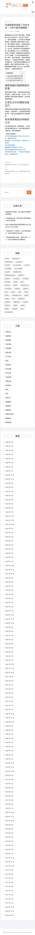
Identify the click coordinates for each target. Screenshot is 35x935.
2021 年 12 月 (10, 664)
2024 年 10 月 (10, 524)
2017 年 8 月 (9, 874)
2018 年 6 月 (9, 833)
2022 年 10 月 (10, 623)
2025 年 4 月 (9, 504)
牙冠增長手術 (24, 285)
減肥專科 (8, 365)
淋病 (22, 282)
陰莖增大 (25, 302)
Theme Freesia (17, 932)
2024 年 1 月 (9, 561)
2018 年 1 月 (9, 853)
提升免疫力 (17, 278)
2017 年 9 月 (9, 870)
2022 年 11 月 (10, 619)
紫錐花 (26, 292)
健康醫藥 (17, 31)
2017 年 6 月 (9, 882)
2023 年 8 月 (9, 582)
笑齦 (19, 292)
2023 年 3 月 (9, 602)
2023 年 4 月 (9, 598)
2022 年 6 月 (9, 640)
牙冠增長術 (8, 288)
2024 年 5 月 (9, 545)
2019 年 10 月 (10, 771)
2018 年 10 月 (10, 821)
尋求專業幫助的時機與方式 (15, 80)
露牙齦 (22, 305)
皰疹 (6, 292)
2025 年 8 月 (9, 487)
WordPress (29, 932)
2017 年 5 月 (9, 886)
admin (11, 31)
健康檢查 (8, 336)
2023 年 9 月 (9, 578)
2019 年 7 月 (9, 784)
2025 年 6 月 (9, 495)
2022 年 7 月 (9, 635)
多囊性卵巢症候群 (10, 275)
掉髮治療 (8, 352)
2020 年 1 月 (9, 759)
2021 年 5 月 (9, 693)
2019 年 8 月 (9, 779)
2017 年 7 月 (9, 878)
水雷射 (15, 282)
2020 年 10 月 (10, 722)
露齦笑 (7, 308)
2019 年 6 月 (9, 788)
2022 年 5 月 (9, 644)
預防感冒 (14, 308)
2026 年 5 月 (9, 454)
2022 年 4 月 (9, 648)
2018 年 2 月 (9, 849)
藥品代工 (8, 398)
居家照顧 (8, 348)
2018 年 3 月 (9, 845)
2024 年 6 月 (9, 541)
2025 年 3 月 (9, 508)
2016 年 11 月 (10, 911)
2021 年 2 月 (9, 705)
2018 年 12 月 (10, 812)
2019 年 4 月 (9, 796)
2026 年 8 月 (9, 442)
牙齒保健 (8, 377)
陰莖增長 (7, 305)
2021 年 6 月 (9, 689)
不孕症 (7, 258)
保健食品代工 (16, 258)
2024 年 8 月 (9, 533)
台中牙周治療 (17, 265)
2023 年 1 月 (9, 611)
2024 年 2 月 (9, 557)
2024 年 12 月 (10, 516)
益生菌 (13, 292)
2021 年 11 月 (10, 668)
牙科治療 (8, 373)
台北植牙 (7, 272)
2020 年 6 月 (9, 738)
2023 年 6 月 (9, 590)
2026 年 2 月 (9, 467)
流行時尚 (8, 356)
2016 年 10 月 (10, 915)
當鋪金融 (8, 381)
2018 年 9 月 (9, 825)
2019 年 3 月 (9, 800)
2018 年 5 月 (9, 837)
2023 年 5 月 (9, 594)
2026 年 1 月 (9, 471)
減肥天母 (7, 285)
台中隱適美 (8, 268)
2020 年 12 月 (10, 714)
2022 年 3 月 (9, 652)
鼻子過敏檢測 (8, 312)
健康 (8, 4)
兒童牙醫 (8, 344)
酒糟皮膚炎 (17, 302)
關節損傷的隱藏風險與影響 (15, 76)
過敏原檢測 (21, 298)
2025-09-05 (9, 22)
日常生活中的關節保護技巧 (15, 78)
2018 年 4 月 (9, 841)
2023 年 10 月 (10, 574)
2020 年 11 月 (10, 718)
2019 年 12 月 (10, 763)
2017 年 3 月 (9, 895)
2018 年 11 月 (10, 816)
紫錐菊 (7, 295)
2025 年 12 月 (10, 475)
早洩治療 (25, 278)
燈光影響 (8, 369)
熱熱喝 (15, 285)
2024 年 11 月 (10, 520)
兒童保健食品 (8, 262)
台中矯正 (26, 265)
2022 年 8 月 (9, 631)
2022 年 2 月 (9, 656)
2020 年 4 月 (9, 746)
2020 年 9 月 (9, 726)
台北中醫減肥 (18, 268)
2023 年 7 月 (9, 586)
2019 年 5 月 (9, 792)
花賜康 (7, 298)
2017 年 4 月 (9, 891)
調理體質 (8, 402)
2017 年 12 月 (10, 858)
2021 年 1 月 (9, 709)
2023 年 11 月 (10, 570)
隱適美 (15, 305)
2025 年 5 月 (9, 500)
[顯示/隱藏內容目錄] (21, 73)
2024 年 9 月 (9, 528)
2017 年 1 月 (9, 903)
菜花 (13, 298)
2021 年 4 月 (9, 697)
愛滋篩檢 (7, 278)
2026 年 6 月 (9, 450)
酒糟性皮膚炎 (10, 414)
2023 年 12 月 (10, 565)
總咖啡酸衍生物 (16, 295)
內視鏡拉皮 (19, 262)
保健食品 (8, 332)
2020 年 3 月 (9, 751)
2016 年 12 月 (10, 907)
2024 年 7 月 (9, 537)
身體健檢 (8, 406)
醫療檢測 (8, 418)
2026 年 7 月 (9, 446)
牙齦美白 (25, 288)
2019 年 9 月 (9, 775)
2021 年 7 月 (9, 685)
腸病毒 (26, 295)
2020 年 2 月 (9, 755)
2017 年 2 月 (9, 899)
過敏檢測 (7, 302)
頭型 (22, 308)
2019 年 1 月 (9, 808)
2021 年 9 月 (9, 677)
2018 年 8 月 (9, 829)
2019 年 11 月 (10, 767)
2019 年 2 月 (9, 804)
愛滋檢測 (20, 275)
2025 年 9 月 (9, 483)
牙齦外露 (17, 288)
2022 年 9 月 (9, 627)
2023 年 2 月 (9, 607)
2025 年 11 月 (10, 479)
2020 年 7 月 (9, 734)
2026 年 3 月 (9, 463)
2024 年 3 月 (9, 553)
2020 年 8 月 (9, 730)
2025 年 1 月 (9, 512)
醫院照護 (8, 422)
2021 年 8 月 (9, 681)
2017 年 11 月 (10, 862)
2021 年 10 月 (10, 672)
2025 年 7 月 (9, 491)
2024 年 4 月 (9, 549)
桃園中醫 (7, 282)
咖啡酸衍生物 (17, 272)
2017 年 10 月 (10, 866)
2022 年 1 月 (9, 660)
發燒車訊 (8, 385)
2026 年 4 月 (9, 458)
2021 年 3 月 (9, 701)
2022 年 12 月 (10, 615)
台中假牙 (7, 265)
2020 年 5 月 (9, 742)
